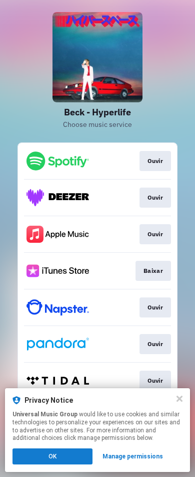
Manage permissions (132, 456)
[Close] (180, 399)
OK (52, 456)
